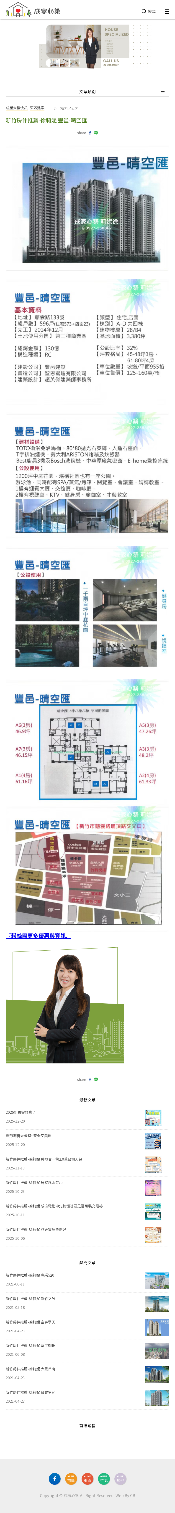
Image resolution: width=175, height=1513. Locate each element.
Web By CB (125, 1495)
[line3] (104, 1479)
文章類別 (87, 91)
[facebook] (55, 1479)
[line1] (71, 1479)
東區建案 (37, 108)
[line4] (120, 1479)
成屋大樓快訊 (17, 108)
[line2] (87, 1479)
